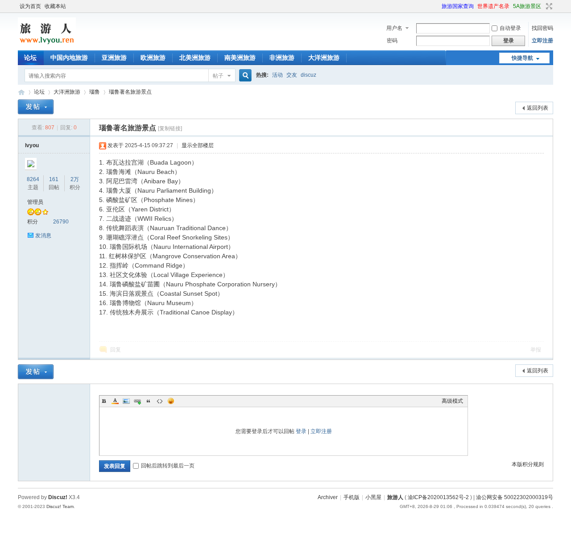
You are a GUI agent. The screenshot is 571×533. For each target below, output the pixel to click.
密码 (392, 40)
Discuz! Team (60, 506)
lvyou (32, 145)
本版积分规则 (528, 464)
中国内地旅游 (69, 57)
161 (53, 179)
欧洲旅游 (153, 57)
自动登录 (510, 28)
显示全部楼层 (198, 145)
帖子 (218, 76)
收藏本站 (55, 6)
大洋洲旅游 (323, 57)
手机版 (351, 497)
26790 (61, 222)
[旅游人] (47, 45)
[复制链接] (170, 128)
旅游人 (21, 92)
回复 (115, 350)
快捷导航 (522, 58)
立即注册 (542, 40)
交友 (291, 75)
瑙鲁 (94, 92)
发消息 (43, 235)
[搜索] (244, 75)
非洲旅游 (281, 57)
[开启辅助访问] (437, 6)
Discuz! (57, 497)
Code (159, 401)
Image (126, 401)
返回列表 (537, 108)
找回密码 (542, 28)
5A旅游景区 (527, 6)
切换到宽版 (548, 6)
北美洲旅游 (195, 57)
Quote (148, 401)
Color (115, 401)
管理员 (35, 202)
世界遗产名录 (493, 6)
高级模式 (452, 401)
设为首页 (30, 6)
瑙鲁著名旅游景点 (130, 92)
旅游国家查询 (458, 6)
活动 (277, 75)
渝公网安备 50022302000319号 (514, 497)
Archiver (328, 497)
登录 (301, 431)
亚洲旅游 (114, 57)
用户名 (394, 28)
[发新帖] (36, 106)
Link (137, 401)
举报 (535, 350)
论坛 (30, 57)
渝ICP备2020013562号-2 (438, 497)
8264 (33, 179)
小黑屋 (373, 497)
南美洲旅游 (240, 57)
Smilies (170, 401)
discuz (308, 75)
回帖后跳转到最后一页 (167, 466)
